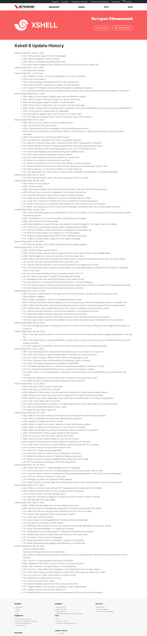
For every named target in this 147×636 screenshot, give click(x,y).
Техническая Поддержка (23, 623)
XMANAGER (19, 607)
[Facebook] (56, 633)
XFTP (17, 611)
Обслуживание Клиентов (23, 619)
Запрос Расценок (61, 609)
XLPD (17, 613)
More (41, 296)
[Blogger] (62, 633)
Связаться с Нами (61, 621)
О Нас (58, 619)
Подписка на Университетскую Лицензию (69, 613)
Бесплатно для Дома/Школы (105, 611)
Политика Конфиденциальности (66, 623)
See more (105, 253)
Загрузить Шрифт (101, 609)
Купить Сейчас (60, 607)
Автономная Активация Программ (26, 621)
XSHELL (17, 609)
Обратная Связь (20, 625)
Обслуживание (61, 611)
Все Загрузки (100, 607)
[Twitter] (59, 633)
